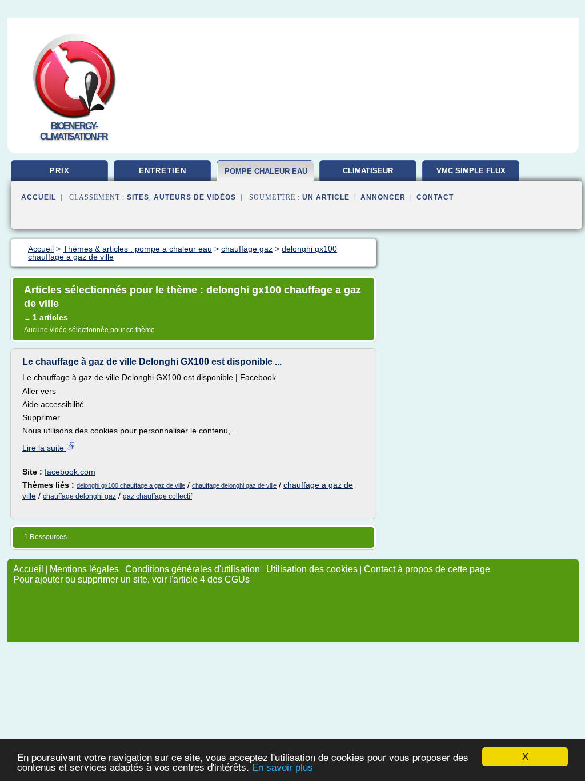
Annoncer (383, 197)
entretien (162, 170)
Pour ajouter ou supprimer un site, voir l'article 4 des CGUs (131, 579)
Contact (435, 197)
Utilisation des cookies (312, 569)
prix (60, 170)
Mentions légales (84, 569)
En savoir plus (282, 767)
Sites (138, 197)
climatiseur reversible (368, 175)
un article (326, 197)
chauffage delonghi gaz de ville (234, 485)
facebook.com (70, 471)
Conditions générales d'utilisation (192, 569)
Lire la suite (44, 447)
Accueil (38, 197)
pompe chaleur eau (266, 171)
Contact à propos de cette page (427, 569)
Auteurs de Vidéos (195, 197)
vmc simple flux (471, 170)
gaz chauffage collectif (157, 496)
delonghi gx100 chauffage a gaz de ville (131, 485)
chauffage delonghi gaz (79, 496)
